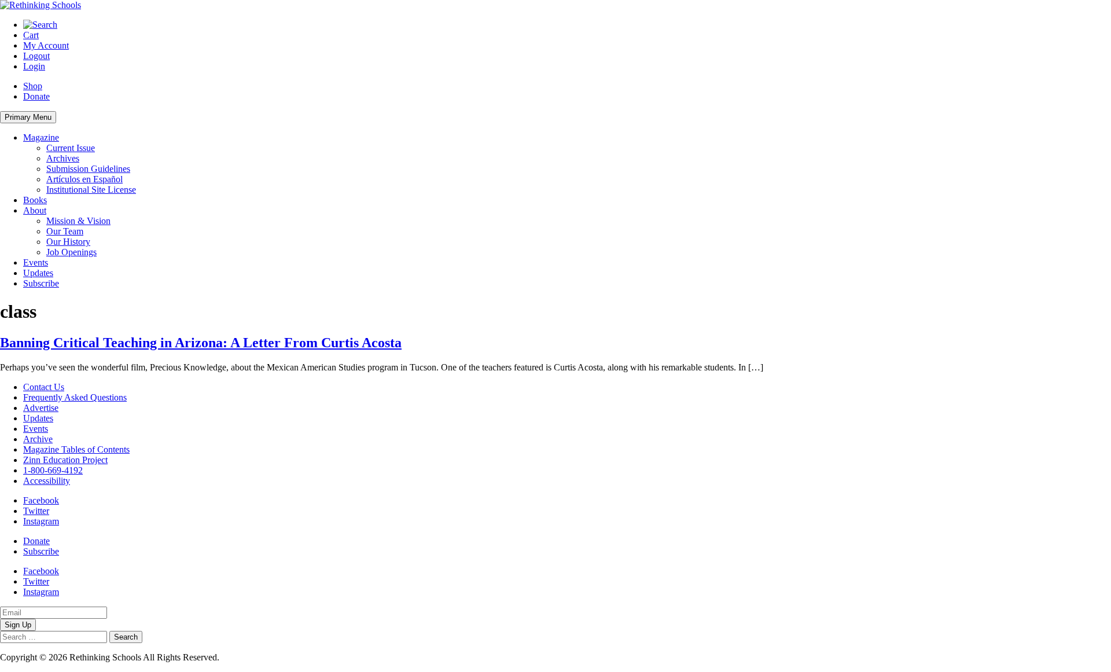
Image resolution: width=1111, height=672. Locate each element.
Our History (68, 242)
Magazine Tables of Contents (76, 449)
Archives (62, 158)
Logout (36, 56)
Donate (36, 96)
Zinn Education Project (65, 460)
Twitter (36, 511)
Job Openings (71, 252)
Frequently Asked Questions (75, 397)
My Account (46, 45)
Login (34, 66)
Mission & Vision (78, 221)
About (34, 210)
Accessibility (46, 481)
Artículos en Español (84, 179)
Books (35, 200)
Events (35, 262)
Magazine (41, 137)
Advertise (40, 408)
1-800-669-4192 (53, 470)
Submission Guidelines (88, 169)
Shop (32, 86)
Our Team (64, 231)
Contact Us (43, 387)
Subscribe (41, 283)
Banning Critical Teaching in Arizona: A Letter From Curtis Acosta (201, 342)
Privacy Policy (248, 657)
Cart (31, 35)
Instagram (41, 521)
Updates (38, 273)
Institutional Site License (91, 189)
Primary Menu (28, 117)
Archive (38, 439)
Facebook (41, 500)
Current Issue (70, 148)
